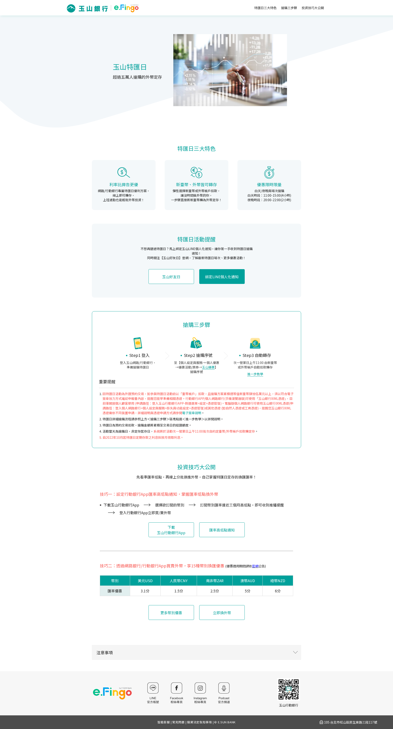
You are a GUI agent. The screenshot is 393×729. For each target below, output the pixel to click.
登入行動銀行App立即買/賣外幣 (145, 512)
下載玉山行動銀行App (121, 505)
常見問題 (178, 722)
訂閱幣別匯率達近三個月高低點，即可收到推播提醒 (242, 505)
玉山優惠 (208, 367)
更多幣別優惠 (171, 612)
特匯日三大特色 (265, 7)
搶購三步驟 (289, 7)
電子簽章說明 (191, 413)
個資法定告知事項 (199, 722)
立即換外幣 (222, 612)
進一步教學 (255, 374)
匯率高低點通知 (222, 530)
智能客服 (163, 722)
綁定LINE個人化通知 (222, 276)
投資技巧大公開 (313, 7)
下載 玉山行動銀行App (171, 529)
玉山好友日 (171, 276)
